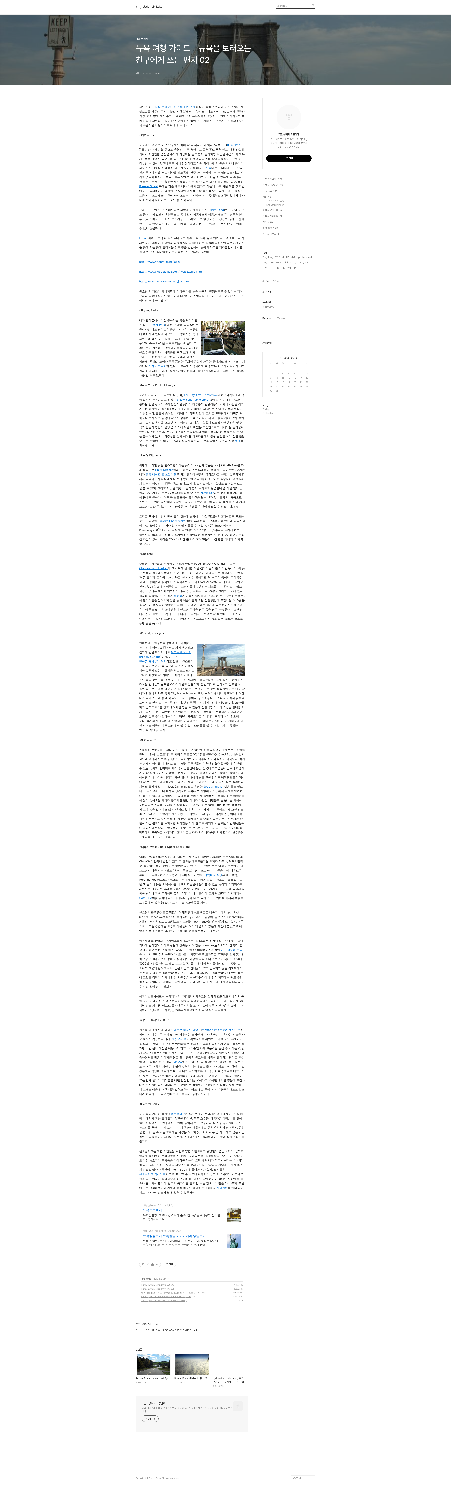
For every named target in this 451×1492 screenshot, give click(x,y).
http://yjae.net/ (300, 1461)
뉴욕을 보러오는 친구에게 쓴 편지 (173, 107)
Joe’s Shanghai (213, 786)
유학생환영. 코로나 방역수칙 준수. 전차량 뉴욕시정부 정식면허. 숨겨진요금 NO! (181, 1217)
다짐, (278, 267)
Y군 (266, 196)
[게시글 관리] (157, 1264)
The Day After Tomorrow (200, 395)
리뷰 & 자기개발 (272, 216)
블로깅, (279, 262)
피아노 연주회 (157, 366)
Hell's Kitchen (164, 470)
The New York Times (304, 1450)
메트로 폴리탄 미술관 (187, 1030)
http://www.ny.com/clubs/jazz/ (159, 261)
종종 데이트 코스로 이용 (161, 474)
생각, (289, 267)
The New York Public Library (192, 399)
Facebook (268, 318)
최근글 (265, 280)
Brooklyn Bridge (149, 656)
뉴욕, (264, 262)
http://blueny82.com (154, 1205)
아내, (286, 262)
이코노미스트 (299, 1433)
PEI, (284, 267)
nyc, (299, 257)
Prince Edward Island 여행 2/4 (155, 1285)
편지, (272, 267)
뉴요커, (300, 262)
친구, (264, 257)
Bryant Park (157, 325)
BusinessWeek (301, 1455)
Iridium (143, 238)
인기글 (275, 280)
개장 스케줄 (179, 1039)
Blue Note (233, 145)
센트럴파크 (178, 1114)
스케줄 (207, 168)
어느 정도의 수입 (231, 950)
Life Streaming (276, 204)
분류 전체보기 (272, 178)
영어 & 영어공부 (272, 210)
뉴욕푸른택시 (152, 1210)
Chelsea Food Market (153, 568)
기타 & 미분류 (271, 234)
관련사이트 (298, 1478)
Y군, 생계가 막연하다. (149, 7)
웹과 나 (268, 222)
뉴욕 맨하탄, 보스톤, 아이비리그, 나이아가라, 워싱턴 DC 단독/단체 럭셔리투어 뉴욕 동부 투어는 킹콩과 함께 (180, 1242)
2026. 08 (289, 358)
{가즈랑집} (298, 1472)
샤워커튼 (222, 1188)
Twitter (281, 318)
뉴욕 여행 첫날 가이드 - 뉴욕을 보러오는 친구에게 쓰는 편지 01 (171, 1292)
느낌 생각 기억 (275, 201)
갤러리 (178, 595)
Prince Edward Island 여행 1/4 (155, 1288)
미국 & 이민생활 (272, 184)
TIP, (288, 257)
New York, (307, 257)
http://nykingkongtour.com (158, 1230)
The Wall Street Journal (301, 1441)
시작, (293, 257)
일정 (238, 441)
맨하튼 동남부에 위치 (152, 661)
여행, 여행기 (146, 1279)
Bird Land (217, 210)
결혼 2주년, (279, 257)
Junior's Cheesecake (171, 521)
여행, (295, 267)
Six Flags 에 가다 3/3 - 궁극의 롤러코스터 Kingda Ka (166, 1296)
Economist (298, 1427)
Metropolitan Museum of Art (221, 1030)
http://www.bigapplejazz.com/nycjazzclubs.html (171, 271)
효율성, (271, 262)
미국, (270, 257)
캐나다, (293, 262)
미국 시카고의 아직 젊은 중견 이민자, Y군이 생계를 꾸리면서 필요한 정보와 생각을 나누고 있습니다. (187, 1410)
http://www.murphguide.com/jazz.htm (164, 281)
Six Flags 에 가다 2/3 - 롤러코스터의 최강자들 (163, 1300)
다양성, (265, 267)
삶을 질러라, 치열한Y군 (303, 1467)
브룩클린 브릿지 (181, 652)
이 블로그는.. (268, 307)
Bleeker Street (148, 186)
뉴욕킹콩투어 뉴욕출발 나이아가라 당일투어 (174, 1236)
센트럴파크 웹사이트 (152, 1174)
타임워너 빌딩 (213, 875)
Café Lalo (145, 898)
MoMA (177, 1062)
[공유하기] (152, 1264)
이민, (307, 262)
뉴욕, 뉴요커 (270, 190)
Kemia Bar (207, 492)
